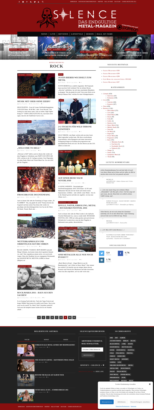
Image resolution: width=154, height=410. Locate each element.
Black (133, 341)
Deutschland (127, 347)
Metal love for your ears (86, 371)
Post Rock (115, 144)
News (26, 49)
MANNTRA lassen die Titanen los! (94, 55)
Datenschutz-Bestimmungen (123, 406)
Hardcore (110, 123)
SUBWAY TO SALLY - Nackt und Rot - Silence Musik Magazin (121, 202)
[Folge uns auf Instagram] (101, 260)
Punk (123, 377)
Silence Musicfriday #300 (111, 70)
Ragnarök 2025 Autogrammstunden (19, 54)
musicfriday (125, 368)
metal (130, 365)
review (124, 380)
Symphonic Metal (112, 154)
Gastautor (22, 246)
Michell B (109, 179)
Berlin (125, 341)
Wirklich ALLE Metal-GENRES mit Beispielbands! (55, 345)
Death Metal (111, 114)
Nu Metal (110, 131)
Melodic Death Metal (118, 365)
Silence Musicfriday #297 (111, 82)
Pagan (109, 133)
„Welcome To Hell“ (29, 148)
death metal (114, 347)
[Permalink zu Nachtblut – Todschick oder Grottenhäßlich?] (103, 236)
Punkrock (114, 148)
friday (112, 356)
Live (20, 49)
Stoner (29, 75)
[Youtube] (38, 2)
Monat (46, 339)
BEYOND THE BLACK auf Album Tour (49, 375)
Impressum (133, 406)
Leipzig (112, 362)
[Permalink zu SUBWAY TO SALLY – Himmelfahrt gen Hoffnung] (103, 202)
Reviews (105, 52)
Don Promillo (23, 103)
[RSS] (31, 2)
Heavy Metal (111, 125)
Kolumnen (63, 228)
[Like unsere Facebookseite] (120, 253)
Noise (109, 129)
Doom (109, 117)
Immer (65, 339)
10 (70, 317)
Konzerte (57, 49)
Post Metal (114, 374)
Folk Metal (120, 353)
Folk (82, 52)
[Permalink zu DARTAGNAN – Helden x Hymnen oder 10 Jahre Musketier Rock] (103, 180)
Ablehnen (122, 402)
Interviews (110, 96)
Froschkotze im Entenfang (33, 195)
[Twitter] (35, 2)
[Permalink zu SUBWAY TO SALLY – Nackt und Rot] (103, 222)
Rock (108, 140)
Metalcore (114, 368)
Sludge (109, 150)
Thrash (109, 156)
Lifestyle (73, 228)
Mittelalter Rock (93, 52)
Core (49, 49)
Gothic (128, 49)
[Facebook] (19, 2)
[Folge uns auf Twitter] (101, 253)
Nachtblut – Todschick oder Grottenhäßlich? (132, 54)
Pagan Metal (121, 371)
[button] (150, 384)
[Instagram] (23, 2)
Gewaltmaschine (64, 183)
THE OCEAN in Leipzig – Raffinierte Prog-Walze (54, 360)
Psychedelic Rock (117, 146)
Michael (109, 221)
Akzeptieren (107, 402)
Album (122, 337)
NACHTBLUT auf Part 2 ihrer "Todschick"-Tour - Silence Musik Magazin (120, 235)
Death (130, 344)
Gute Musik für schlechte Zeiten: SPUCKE (117, 79)
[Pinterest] (27, 2)
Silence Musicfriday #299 (111, 73)
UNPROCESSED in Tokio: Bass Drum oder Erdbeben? (56, 54)
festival (131, 350)
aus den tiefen (115, 341)
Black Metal (111, 110)
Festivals (13, 49)
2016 (111, 337)
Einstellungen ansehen (140, 402)
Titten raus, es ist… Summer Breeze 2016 (51, 390)
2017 (116, 337)
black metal (114, 344)
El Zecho (62, 82)
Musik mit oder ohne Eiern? (33, 101)
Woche (27, 339)
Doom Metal (121, 350)
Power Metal (111, 135)
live (119, 362)
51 (49, 347)
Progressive (110, 138)
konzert (125, 359)
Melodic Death (111, 127)
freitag (130, 353)
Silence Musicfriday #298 (111, 76)
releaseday (114, 380)
